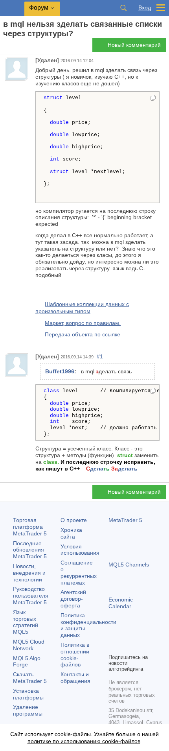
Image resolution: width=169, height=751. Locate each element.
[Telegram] (125, 633)
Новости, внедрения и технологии (29, 573)
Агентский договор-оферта (73, 599)
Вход (144, 8)
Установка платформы (28, 694)
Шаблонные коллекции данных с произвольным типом (82, 307)
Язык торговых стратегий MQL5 (25, 622)
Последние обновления (30, 550)
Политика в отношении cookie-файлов (75, 655)
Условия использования (80, 549)
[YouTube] (151, 633)
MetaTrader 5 (125, 520)
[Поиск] (123, 8)
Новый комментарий (134, 45)
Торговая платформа (30, 527)
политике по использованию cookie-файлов (84, 741)
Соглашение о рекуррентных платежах (79, 572)
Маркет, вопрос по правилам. (83, 323)
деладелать (112, 468)
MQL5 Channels (128, 564)
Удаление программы (27, 710)
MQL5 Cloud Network (28, 644)
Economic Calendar (120, 602)
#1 (100, 356)
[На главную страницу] (5, 47)
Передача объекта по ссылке (82, 334)
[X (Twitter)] (138, 633)
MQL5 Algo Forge (26, 661)
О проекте (74, 520)
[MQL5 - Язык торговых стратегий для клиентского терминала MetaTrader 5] (12, 8)
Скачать (30, 677)
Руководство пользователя (30, 595)
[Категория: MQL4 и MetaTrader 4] (15, 47)
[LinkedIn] (113, 646)
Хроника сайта (71, 533)
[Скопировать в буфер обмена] (153, 98)
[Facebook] (113, 633)
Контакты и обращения (75, 677)
